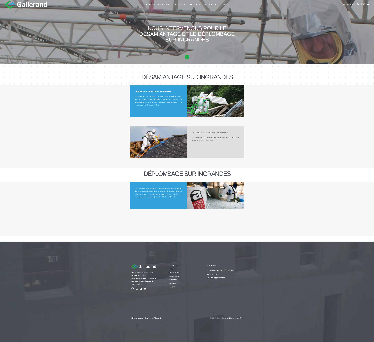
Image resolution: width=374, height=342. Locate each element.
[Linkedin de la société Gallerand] (364, 5)
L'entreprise (150, 4)
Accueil (171, 269)
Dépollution (195, 4)
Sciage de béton (164, 4)
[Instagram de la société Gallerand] (361, 5)
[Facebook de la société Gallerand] (358, 5)
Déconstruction (180, 4)
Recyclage (207, 4)
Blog (217, 4)
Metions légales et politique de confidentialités (146, 318)
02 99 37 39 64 (350, 5)
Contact (226, 4)
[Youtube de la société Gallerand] (368, 5)
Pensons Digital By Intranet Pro (232, 318)
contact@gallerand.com (217, 278)
